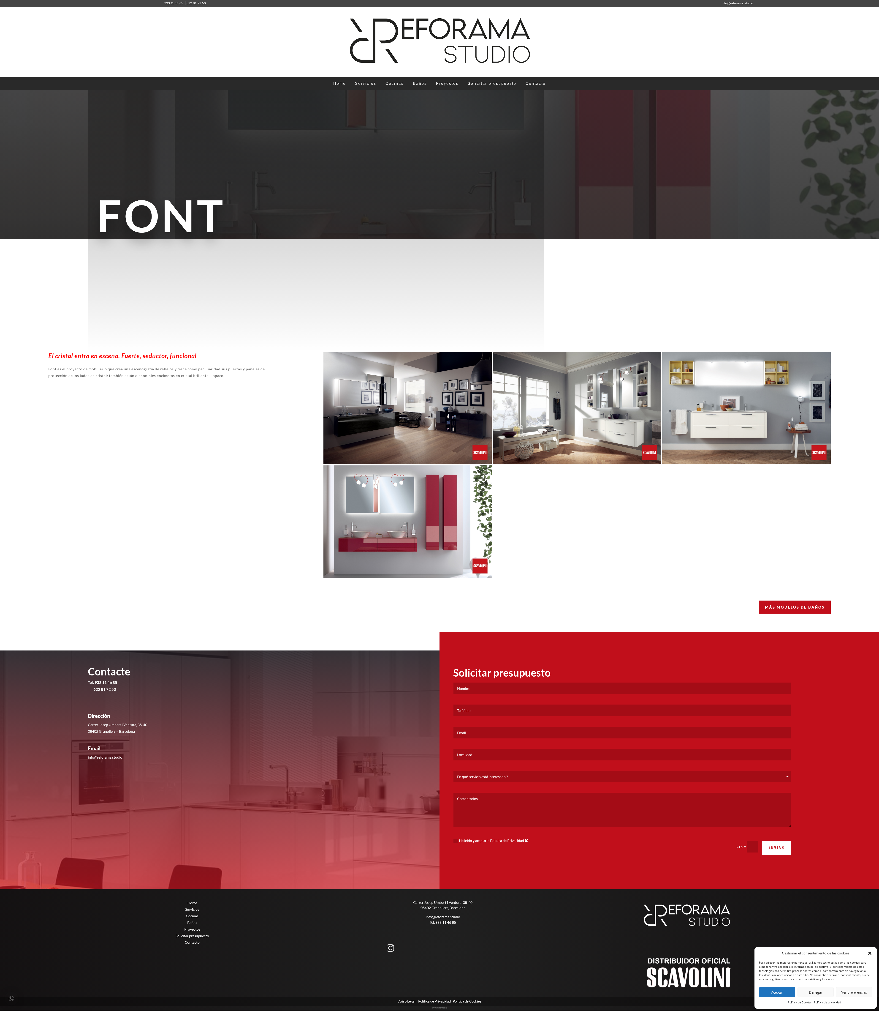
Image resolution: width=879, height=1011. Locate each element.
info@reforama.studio (443, 917)
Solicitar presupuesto (492, 83)
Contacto (536, 83)
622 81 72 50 (196, 3)
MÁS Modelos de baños (795, 607)
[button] (870, 953)
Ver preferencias (854, 992)
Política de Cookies (800, 1002)
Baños (420, 83)
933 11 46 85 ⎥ (175, 3)
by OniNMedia (439, 1007)
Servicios (365, 83)
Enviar (777, 847)
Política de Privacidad (434, 1001)
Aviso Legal (406, 1001)
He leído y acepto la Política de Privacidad (492, 840)
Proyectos (447, 83)
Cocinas (394, 83)
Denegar (815, 992)
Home (339, 83)
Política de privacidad (827, 1002)
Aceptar (777, 992)
